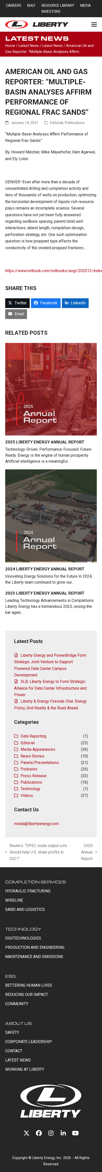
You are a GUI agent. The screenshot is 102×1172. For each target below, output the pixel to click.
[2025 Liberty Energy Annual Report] (51, 389)
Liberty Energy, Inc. (47, 1158)
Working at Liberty (24, 1069)
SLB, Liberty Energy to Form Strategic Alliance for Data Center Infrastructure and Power (50, 688)
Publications (75, 122)
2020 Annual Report (85, 852)
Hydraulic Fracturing (28, 891)
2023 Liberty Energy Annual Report (44, 593)
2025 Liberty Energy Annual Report (44, 441)
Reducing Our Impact (26, 994)
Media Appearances (38, 749)
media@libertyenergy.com (36, 823)
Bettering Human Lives (28, 985)
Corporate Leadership (28, 1041)
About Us (18, 1023)
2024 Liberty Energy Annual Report (44, 568)
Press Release (34, 775)
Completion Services (35, 881)
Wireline (14, 900)
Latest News (29, 45)
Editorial (56, 122)
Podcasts (29, 769)
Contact (13, 1051)
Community (16, 1003)
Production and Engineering (34, 947)
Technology (30, 788)
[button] (94, 24)
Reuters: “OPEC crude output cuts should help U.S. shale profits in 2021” (36, 852)
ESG (10, 976)
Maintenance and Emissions (34, 956)
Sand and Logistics (25, 909)
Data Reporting (33, 736)
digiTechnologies (23, 938)
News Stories (32, 756)
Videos (27, 795)
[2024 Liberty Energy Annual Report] (51, 515)
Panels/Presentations (40, 762)
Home (10, 45)
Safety (12, 1032)
